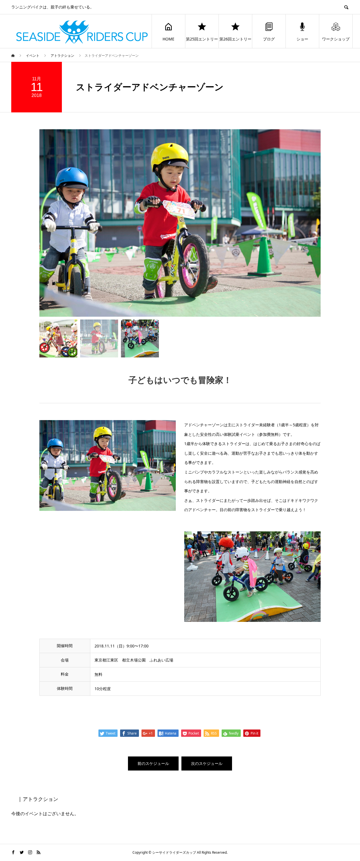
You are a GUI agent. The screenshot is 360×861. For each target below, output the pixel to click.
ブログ (269, 39)
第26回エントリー (235, 39)
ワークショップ (336, 39)
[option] (180, 223)
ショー (302, 39)
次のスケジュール (206, 763)
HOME (168, 39)
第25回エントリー (202, 39)
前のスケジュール (153, 763)
